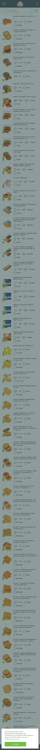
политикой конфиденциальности (17, 738)
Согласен (15, 744)
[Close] (37, 730)
